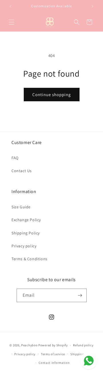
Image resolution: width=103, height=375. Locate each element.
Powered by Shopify (53, 345)
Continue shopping (51, 94)
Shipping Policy (25, 233)
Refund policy (83, 345)
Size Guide (21, 206)
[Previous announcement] (10, 6)
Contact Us (21, 170)
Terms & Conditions (29, 258)
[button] (11, 22)
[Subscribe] (80, 295)
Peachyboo (29, 345)
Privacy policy (23, 245)
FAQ (15, 157)
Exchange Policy (26, 219)
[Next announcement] (92, 6)
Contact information (54, 363)
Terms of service (53, 354)
